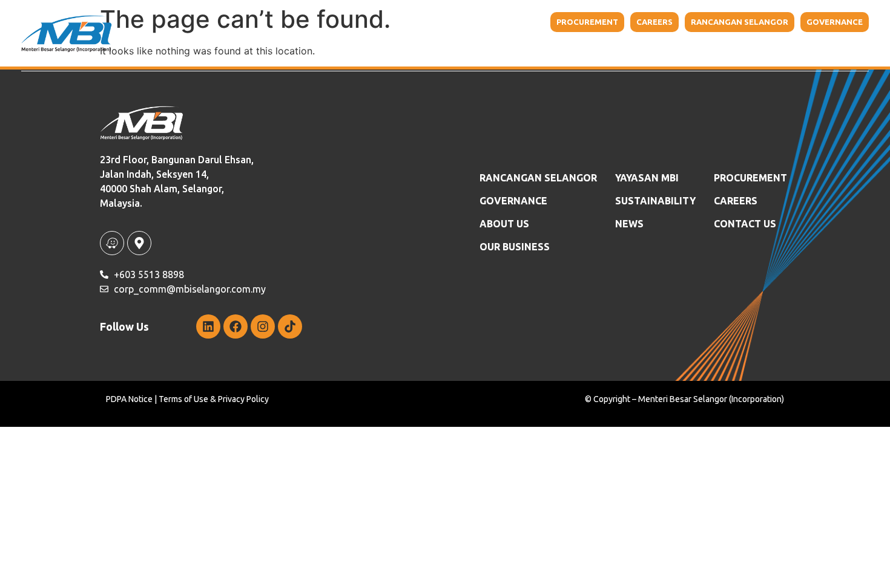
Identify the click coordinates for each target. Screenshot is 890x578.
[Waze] (112, 243)
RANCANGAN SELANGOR (538, 177)
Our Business (510, 48)
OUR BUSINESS (515, 246)
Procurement (750, 177)
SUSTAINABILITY (655, 200)
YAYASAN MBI (600, 48)
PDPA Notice (129, 399)
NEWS (758, 48)
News (629, 223)
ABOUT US (504, 223)
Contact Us (815, 48)
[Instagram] (263, 326)
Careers (735, 200)
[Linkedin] (208, 326)
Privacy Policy (243, 399)
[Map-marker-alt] (139, 243)
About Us (426, 48)
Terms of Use (183, 399)
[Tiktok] (290, 326)
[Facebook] (235, 326)
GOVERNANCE (513, 200)
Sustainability (679, 48)
